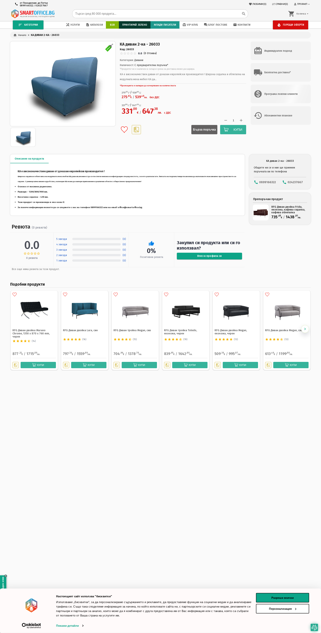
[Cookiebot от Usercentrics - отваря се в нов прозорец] (31, 626)
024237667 (41, 5)
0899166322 (26, 5)
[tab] (29, 158)
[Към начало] (32, 13)
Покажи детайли (67, 625)
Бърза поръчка (204, 129)
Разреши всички (282, 597)
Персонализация (280, 608)
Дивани (138, 60)
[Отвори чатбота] (314, 627)
